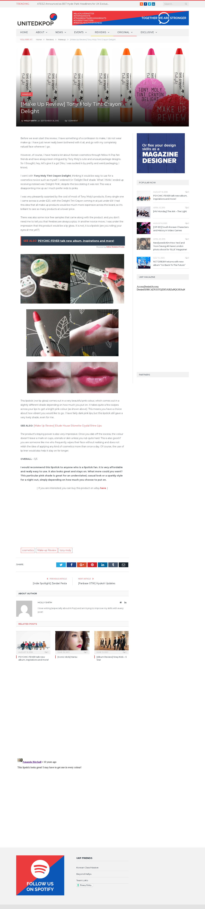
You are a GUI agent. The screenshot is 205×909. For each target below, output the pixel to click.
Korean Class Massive (87, 867)
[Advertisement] (72, 517)
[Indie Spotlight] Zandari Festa (50, 583)
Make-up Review (46, 550)
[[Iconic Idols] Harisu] (72, 642)
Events (79, 32)
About (40, 32)
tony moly (65, 550)
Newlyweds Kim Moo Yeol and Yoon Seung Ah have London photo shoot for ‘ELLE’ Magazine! (170, 246)
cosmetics (28, 550)
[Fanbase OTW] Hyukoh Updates (96, 583)
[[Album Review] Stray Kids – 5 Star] (111, 642)
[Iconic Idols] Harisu (67, 657)
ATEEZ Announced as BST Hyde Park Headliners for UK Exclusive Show (74, 3)
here (103, 488)
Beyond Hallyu (83, 874)
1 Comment (72, 121)
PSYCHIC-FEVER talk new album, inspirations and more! (170, 197)
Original (123, 32)
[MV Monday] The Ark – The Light (170, 211)
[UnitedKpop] (36, 18)
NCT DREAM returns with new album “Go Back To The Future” (169, 263)
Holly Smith (30, 121)
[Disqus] (72, 710)
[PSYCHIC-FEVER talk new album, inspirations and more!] (33, 642)
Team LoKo (82, 880)
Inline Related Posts (115, 247)
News (59, 32)
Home (24, 32)
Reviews (100, 32)
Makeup (26, 94)
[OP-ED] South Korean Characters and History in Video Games (171, 229)
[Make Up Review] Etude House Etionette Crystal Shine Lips (68, 425)
